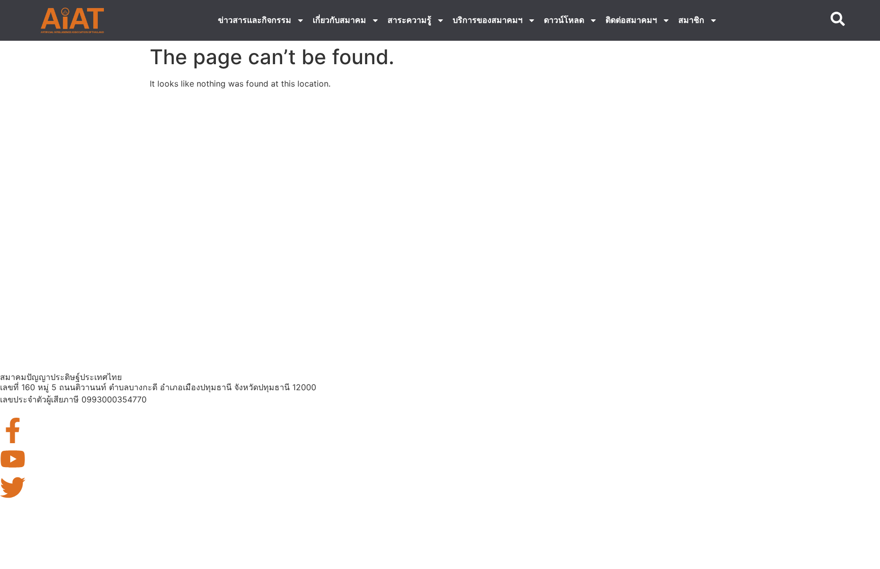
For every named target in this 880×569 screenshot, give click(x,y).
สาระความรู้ (409, 20)
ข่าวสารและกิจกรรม (254, 20)
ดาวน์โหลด (564, 20)
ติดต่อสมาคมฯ (631, 20)
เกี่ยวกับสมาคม (339, 20)
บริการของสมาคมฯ (487, 20)
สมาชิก (691, 20)
